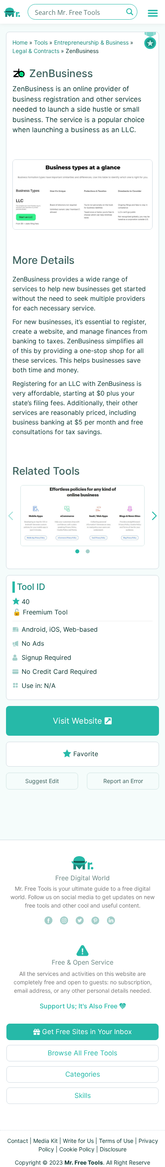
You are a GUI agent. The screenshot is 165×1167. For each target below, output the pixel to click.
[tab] (77, 551)
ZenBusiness (61, 73)
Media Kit (45, 1140)
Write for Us (78, 1140)
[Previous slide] (11, 516)
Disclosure (113, 1149)
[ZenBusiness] (82, 194)
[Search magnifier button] (130, 12)
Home (20, 42)
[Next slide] (154, 516)
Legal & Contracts (35, 50)
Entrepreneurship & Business (91, 42)
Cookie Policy (77, 1149)
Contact (17, 1140)
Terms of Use (116, 1140)
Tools (41, 42)
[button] (153, 13)
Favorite (85, 754)
